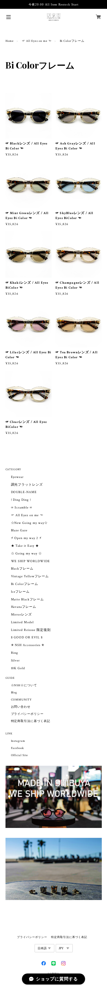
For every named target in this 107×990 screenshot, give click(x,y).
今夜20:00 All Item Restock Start (53, 4)
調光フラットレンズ (27, 485)
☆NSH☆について (24, 685)
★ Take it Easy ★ (25, 546)
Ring (14, 653)
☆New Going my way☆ (29, 523)
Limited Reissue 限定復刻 (31, 630)
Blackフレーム (22, 569)
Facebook (17, 748)
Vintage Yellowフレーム (30, 576)
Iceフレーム (20, 592)
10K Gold (18, 668)
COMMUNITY (21, 700)
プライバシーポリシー (27, 714)
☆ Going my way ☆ (26, 553)
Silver (15, 660)
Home (9, 41)
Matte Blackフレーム (27, 599)
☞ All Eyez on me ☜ (36, 41)
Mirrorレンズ (21, 614)
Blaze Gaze (19, 530)
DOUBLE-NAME (24, 492)
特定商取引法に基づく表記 (30, 721)
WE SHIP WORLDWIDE (30, 561)
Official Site (19, 755)
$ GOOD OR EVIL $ (27, 637)
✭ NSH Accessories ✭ (27, 645)
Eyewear (17, 477)
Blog (14, 692)
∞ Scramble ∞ (22, 507)
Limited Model (22, 622)
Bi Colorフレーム (24, 584)
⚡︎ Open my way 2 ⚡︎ (26, 538)
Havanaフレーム (23, 607)
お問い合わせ (21, 707)
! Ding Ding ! (21, 500)
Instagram (18, 741)
